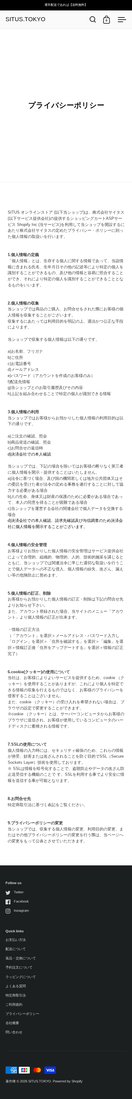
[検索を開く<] (93, 19)
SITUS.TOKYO (25, 19)
